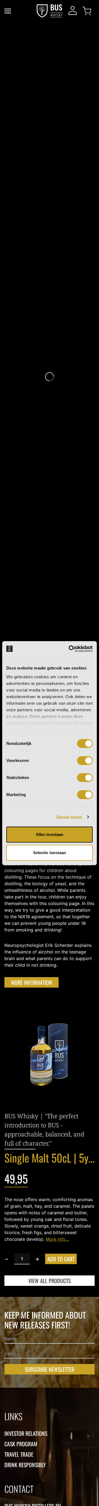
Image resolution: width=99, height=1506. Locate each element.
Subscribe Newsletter (49, 1369)
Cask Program (20, 1444)
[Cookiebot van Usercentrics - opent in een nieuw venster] (70, 648)
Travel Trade (18, 1454)
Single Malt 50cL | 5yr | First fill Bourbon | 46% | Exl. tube (49, 1157)
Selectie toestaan (49, 852)
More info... (57, 1239)
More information (31, 982)
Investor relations (25, 1433)
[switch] (85, 760)
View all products (49, 1281)
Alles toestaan (49, 834)
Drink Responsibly (25, 1465)
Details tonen (69, 817)
